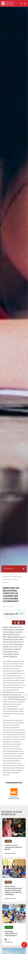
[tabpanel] (14, 793)
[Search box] (21, 3)
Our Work (11, 574)
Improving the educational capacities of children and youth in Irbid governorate (12, 579)
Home (4, 574)
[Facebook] (15, 622)
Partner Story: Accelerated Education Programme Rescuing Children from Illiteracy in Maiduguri (13, 890)
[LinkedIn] (18, 622)
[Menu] (24, 3)
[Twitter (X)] (22, 622)
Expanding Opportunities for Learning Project (11, 933)
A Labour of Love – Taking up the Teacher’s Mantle (13, 847)
